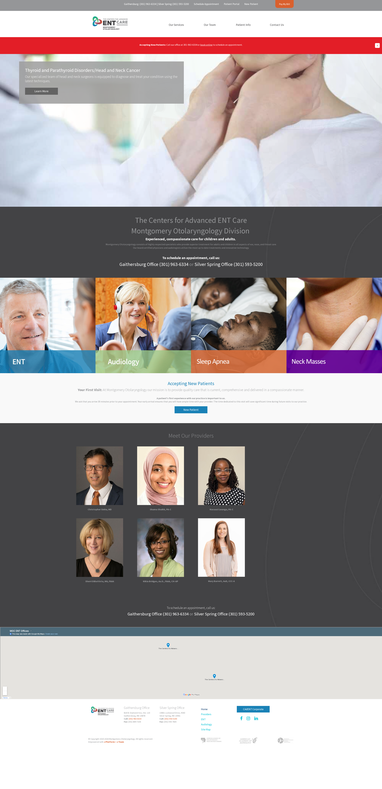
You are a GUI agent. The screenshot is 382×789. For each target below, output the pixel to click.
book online (206, 44)
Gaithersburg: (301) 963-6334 (140, 4)
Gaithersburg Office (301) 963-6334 (153, 264)
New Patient (191, 410)
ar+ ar (114, 742)
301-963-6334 (190, 44)
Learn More (41, 91)
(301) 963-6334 (135, 718)
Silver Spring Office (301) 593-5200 (229, 264)
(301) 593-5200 (170, 718)
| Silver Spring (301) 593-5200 (172, 4)
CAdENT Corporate (253, 709)
